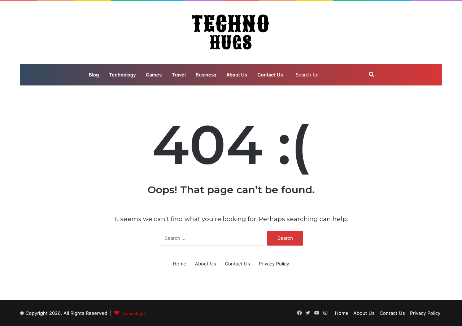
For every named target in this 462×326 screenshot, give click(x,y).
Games (154, 75)
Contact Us (270, 75)
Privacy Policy (274, 263)
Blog (94, 75)
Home (179, 263)
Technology (122, 75)
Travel (179, 75)
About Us (236, 75)
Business (206, 75)
